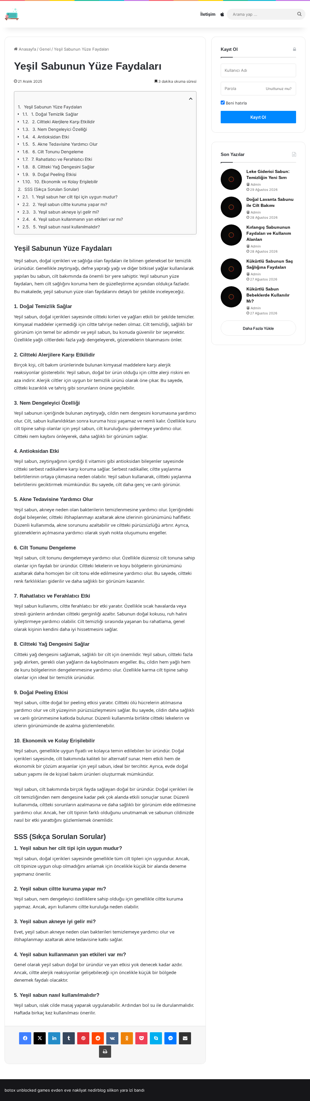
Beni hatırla (236, 103)
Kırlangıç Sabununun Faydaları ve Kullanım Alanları (268, 233)
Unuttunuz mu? (279, 88)
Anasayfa (27, 49)
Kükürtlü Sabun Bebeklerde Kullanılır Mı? (267, 295)
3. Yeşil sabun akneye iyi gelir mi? (66, 211)
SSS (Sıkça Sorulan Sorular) (52, 189)
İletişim (208, 14)
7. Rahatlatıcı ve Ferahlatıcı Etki (61, 159)
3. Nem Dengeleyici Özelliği (59, 129)
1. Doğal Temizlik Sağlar (54, 114)
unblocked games (33, 1090)
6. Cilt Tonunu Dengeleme (57, 151)
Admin (256, 184)
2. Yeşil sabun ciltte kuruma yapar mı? (70, 204)
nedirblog (97, 1090)
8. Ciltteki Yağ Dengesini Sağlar (63, 166)
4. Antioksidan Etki (50, 136)
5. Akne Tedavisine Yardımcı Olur (64, 144)
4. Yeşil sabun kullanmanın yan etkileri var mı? (78, 219)
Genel (45, 49)
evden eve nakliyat (69, 1090)
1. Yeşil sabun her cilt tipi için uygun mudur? (74, 196)
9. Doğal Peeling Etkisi (54, 174)
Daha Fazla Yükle (258, 328)
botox (10, 1090)
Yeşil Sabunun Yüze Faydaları (53, 106)
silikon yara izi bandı (125, 1090)
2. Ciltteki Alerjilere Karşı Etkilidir (63, 121)
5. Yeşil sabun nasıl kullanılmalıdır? (66, 226)
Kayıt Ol (258, 117)
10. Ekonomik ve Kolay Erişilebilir (66, 181)
